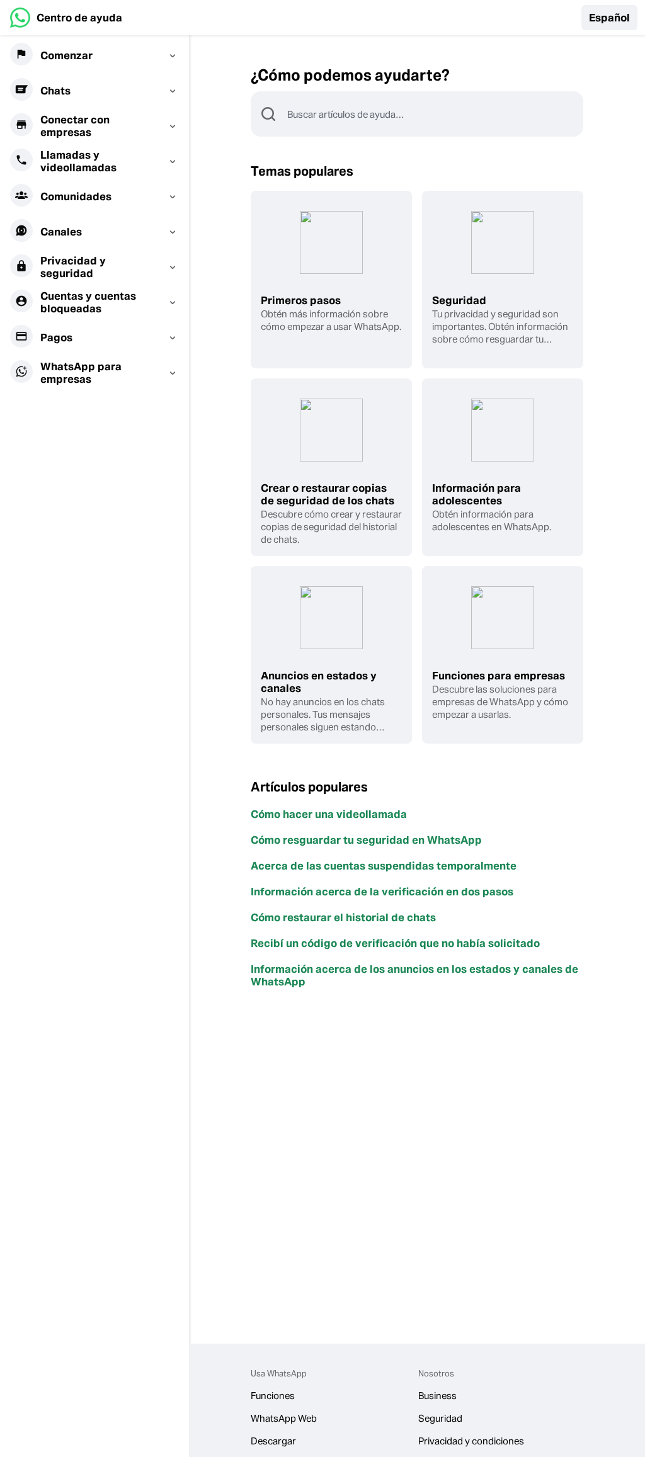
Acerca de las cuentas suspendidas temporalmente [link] (384, 866)
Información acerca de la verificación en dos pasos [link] (382, 892)
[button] (609, 17)
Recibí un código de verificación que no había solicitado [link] (395, 943)
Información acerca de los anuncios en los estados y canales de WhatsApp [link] (414, 975)
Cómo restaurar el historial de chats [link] (343, 917)
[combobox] (434, 114)
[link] (66, 18)
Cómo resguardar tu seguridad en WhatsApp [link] (366, 840)
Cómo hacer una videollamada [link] (329, 814)
